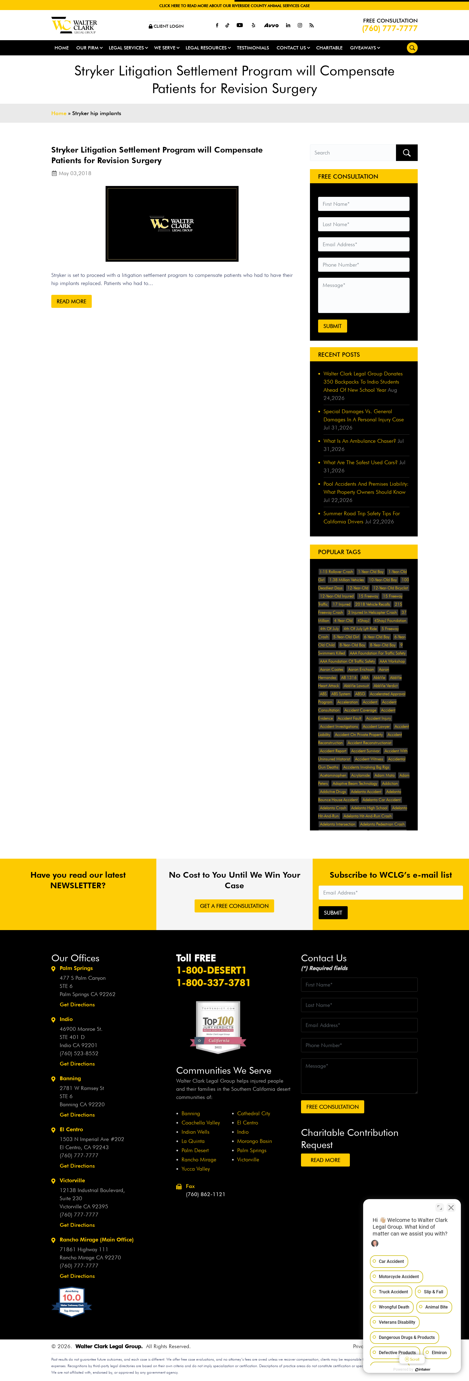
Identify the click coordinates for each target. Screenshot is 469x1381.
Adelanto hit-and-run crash (368, 816)
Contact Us (291, 47)
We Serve (164, 47)
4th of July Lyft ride (360, 628)
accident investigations (339, 726)
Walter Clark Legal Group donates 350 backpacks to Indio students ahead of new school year (363, 381)
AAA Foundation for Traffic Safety (377, 653)
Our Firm (87, 47)
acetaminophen (333, 775)
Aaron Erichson (361, 669)
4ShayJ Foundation (390, 620)
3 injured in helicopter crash (372, 612)
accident (370, 702)
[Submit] (407, 152)
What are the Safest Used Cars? (361, 462)
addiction (390, 783)
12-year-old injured (337, 596)
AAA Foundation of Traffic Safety (347, 661)
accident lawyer (376, 726)
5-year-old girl (346, 636)
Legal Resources (206, 47)
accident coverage (360, 710)
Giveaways (363, 47)
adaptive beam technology (355, 783)
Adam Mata (385, 775)
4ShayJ (363, 620)
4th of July (329, 628)
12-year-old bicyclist (390, 588)
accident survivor (365, 750)
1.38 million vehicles (346, 579)
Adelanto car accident (382, 799)
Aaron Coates (331, 669)
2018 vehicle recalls (372, 604)
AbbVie (379, 677)
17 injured (341, 604)
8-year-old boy (352, 645)
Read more (71, 301)
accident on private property (359, 734)
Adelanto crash (333, 807)
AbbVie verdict (386, 685)
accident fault (349, 718)
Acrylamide (360, 775)
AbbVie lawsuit (356, 685)
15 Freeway (368, 596)
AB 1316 (349, 677)
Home (62, 47)
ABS (323, 693)
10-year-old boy (383, 579)
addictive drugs (333, 791)
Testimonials (253, 47)
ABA (365, 677)
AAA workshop (392, 661)
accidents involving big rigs (366, 767)
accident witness (369, 759)
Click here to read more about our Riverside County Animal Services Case (234, 6)
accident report (333, 750)
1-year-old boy (371, 571)
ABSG (360, 693)
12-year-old (357, 588)
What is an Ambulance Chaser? (360, 441)
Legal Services (126, 47)
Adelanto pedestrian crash (382, 824)
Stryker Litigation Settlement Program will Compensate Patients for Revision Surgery (157, 155)
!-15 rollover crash (336, 571)
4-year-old (343, 620)
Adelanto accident (366, 791)
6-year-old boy (376, 636)
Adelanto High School (369, 807)
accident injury (378, 718)
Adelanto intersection (337, 824)
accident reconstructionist (369, 742)
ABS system (340, 693)
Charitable (329, 47)
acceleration (347, 702)
